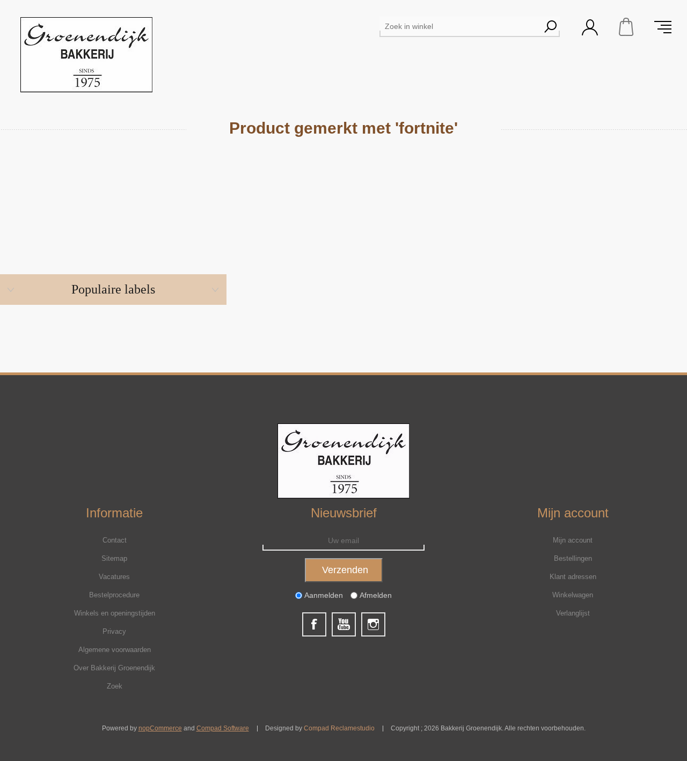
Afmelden (376, 595)
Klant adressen (573, 577)
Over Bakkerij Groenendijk (114, 668)
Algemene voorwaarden (114, 650)
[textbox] (459, 26)
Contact (115, 540)
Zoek (114, 686)
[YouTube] (344, 624)
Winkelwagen (626, 27)
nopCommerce (160, 728)
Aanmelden (323, 595)
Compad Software (222, 728)
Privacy (114, 631)
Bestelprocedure (114, 595)
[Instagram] (373, 624)
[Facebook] (314, 624)
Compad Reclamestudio (339, 728)
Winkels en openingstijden (114, 613)
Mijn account (573, 540)
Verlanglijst (573, 613)
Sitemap (114, 558)
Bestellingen (573, 558)
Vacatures (114, 577)
